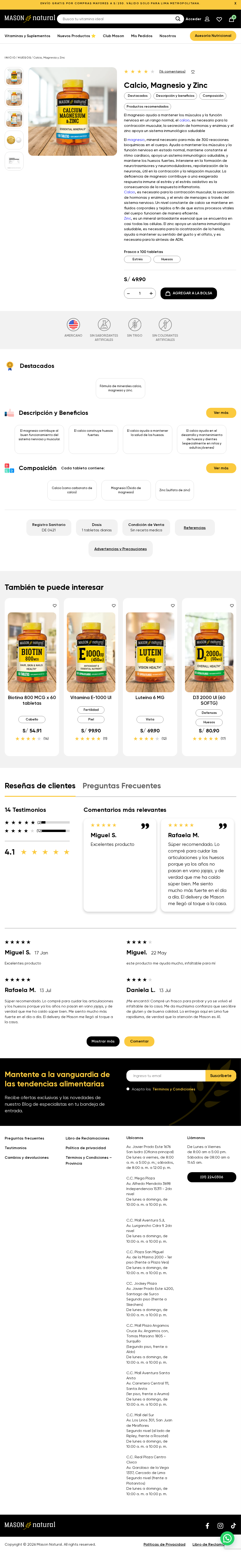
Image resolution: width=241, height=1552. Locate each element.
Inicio (10, 57)
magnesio (136, 139)
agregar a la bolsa (192, 293)
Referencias (195, 527)
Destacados (138, 96)
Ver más (221, 412)
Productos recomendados (148, 107)
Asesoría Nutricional (213, 35)
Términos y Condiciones (174, 1089)
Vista (150, 719)
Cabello (32, 719)
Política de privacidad (86, 1148)
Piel (91, 719)
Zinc (127, 218)
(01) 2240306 (211, 1177)
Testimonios (16, 1148)
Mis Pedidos (142, 36)
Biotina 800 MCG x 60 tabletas (32, 700)
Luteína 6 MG (150, 697)
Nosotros (168, 36)
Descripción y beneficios (175, 96)
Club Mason (113, 36)
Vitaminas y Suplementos (27, 36)
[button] (227, 1538)
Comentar (139, 1041)
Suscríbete (221, 1075)
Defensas (209, 713)
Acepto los (163, 1089)
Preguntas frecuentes (24, 1138)
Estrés (138, 259)
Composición (213, 96)
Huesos (24, 57)
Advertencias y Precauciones (120, 549)
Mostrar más (103, 1041)
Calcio (129, 192)
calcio (184, 120)
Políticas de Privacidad (164, 1544)
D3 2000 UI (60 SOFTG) (209, 700)
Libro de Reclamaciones (87, 1138)
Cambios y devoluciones (27, 1157)
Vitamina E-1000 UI (91, 697)
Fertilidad (91, 710)
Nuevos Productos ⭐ (76, 36)
